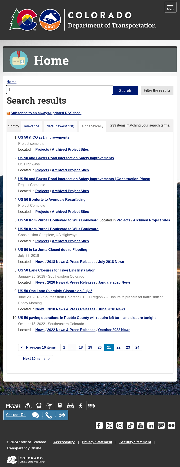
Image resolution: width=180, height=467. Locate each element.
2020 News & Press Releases (71, 282)
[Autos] (70, 405)
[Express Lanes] (13, 405)
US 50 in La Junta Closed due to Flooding (52, 250)
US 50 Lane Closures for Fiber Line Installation (56, 270)
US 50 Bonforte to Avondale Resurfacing (52, 199)
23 (128, 347)
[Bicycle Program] (28, 405)
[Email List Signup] (161, 425)
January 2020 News (114, 282)
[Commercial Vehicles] (91, 405)
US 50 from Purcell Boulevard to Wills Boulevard (58, 220)
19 (90, 347)
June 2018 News (111, 309)
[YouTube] (140, 425)
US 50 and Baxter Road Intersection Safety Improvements (66, 158)
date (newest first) (60, 126)
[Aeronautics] (49, 405)
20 (100, 347)
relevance (31, 126)
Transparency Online (24, 448)
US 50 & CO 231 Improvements (43, 137)
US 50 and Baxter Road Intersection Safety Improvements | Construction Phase (84, 179)
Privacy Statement (97, 442)
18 (81, 347)
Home (11, 82)
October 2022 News (114, 330)
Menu (171, 7)
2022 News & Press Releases (71, 330)
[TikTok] (130, 425)
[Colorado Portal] (27, 458)
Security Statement (135, 442)
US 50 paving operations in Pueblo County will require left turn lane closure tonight (87, 318)
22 (119, 347)
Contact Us (16, 414)
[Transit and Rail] (39, 405)
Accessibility (64, 442)
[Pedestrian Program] (81, 405)
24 (137, 347)
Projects (42, 149)
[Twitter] (109, 425)
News (40, 262)
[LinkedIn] (151, 425)
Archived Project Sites (70, 149)
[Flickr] (171, 425)
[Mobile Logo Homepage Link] (82, 20)
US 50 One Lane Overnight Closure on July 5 (55, 291)
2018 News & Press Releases (71, 262)
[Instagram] (120, 425)
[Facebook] (99, 425)
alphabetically (92, 126)
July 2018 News (111, 262)
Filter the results (157, 90)
